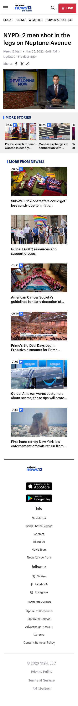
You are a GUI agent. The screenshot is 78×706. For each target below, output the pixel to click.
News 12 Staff (12, 51)
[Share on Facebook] (16, 64)
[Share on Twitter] (22, 64)
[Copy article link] (28, 64)
